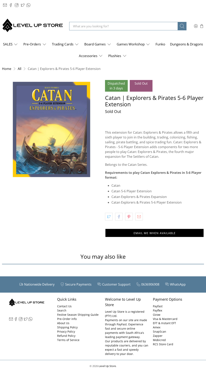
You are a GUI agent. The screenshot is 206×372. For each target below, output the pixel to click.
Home (6, 68)
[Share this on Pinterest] (129, 216)
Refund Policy (66, 336)
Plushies (114, 55)
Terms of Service (68, 340)
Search (61, 310)
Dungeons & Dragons (186, 44)
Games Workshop (131, 44)
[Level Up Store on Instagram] (17, 5)
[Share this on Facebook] (119, 216)
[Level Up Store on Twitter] (23, 5)
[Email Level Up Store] (5, 5)
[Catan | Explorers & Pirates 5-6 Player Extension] (51, 129)
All (19, 68)
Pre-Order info (67, 319)
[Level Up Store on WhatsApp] (28, 5)
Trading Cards (62, 44)
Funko (160, 44)
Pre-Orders (32, 44)
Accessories (88, 55)
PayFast (122, 324)
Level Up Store (107, 366)
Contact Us (64, 306)
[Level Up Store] (32, 26)
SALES (7, 44)
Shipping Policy (67, 327)
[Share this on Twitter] (109, 216)
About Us (63, 323)
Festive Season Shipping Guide (78, 315)
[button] (154, 233)
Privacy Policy (66, 331)
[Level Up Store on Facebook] (11, 5)
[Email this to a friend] (139, 216)
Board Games (95, 44)
